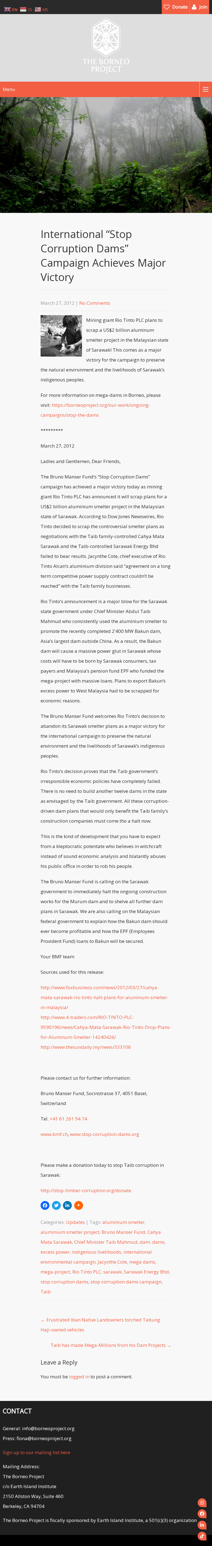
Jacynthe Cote (112, 1262)
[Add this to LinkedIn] (67, 1205)
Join (203, 7)
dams (158, 1242)
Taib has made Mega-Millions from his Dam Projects (111, 1345)
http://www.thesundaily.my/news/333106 (86, 1047)
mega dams (142, 1262)
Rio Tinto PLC (86, 1272)
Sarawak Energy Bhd (146, 1272)
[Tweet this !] (56, 1205)
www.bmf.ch (54, 1134)
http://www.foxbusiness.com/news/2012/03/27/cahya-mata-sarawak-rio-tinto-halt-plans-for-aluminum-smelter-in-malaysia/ (105, 997)
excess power (55, 1252)
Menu (9, 89)
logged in (79, 1376)
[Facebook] (202, 1513)
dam (145, 1242)
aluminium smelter (123, 1222)
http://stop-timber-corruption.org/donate (86, 1190)
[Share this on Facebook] (45, 1205)
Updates (75, 1222)
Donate (180, 7)
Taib (46, 1291)
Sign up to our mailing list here (36, 1452)
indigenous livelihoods (96, 1252)
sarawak (112, 1272)
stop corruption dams (64, 1281)
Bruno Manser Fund (123, 1232)
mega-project (55, 1272)
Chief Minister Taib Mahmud (105, 1242)
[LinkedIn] (202, 1525)
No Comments (94, 303)
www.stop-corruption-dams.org (104, 1134)
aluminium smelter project (70, 1232)
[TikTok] (202, 1536)
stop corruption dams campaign (126, 1281)
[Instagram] (202, 1502)
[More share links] (78, 1205)
